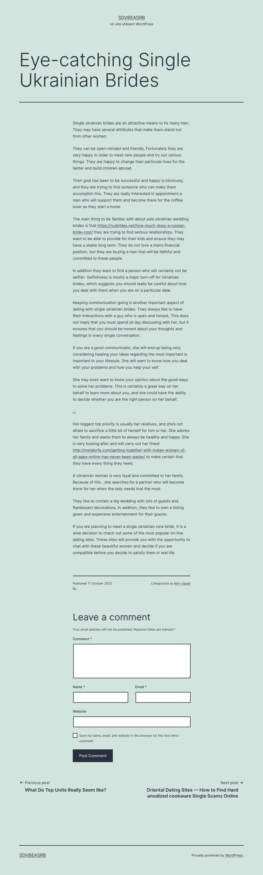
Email (141, 687)
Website (79, 711)
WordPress (234, 855)
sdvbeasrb (131, 17)
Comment (82, 639)
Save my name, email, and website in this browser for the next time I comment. (129, 738)
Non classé (182, 583)
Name (79, 687)
